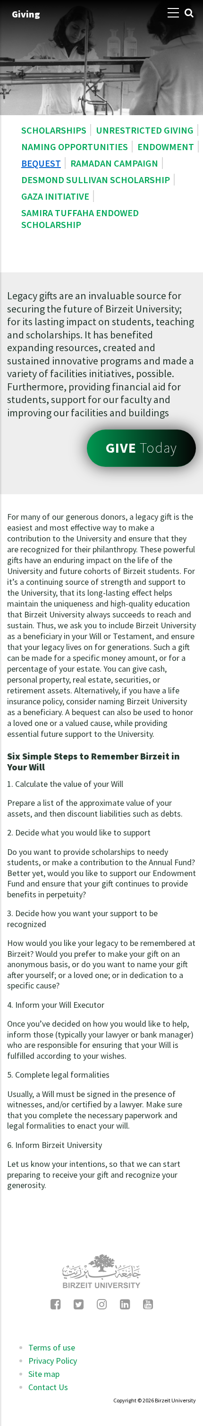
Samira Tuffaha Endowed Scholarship (80, 218)
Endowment (165, 146)
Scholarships (53, 130)
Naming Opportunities (74, 146)
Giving (26, 14)
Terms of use (51, 1347)
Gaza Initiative (55, 196)
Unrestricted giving (145, 130)
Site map (43, 1373)
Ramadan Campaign (114, 163)
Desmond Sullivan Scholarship (95, 180)
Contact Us (48, 1387)
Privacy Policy (52, 1360)
